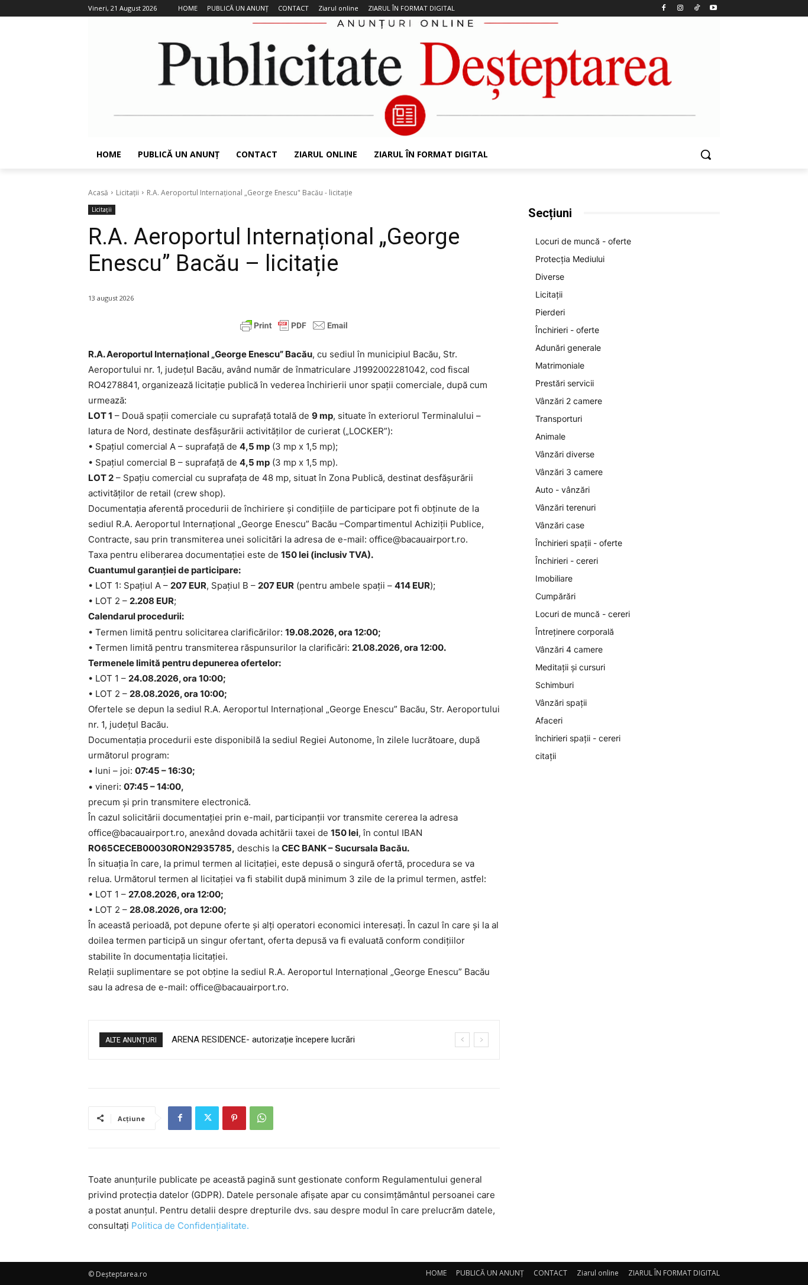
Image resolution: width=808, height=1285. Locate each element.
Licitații (127, 193)
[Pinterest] (234, 1118)
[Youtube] (713, 8)
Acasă (98, 193)
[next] (481, 1039)
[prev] (462, 1039)
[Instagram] (680, 8)
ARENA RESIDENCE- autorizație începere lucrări (263, 1039)
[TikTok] (696, 8)
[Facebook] (664, 8)
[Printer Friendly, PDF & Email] (294, 325)
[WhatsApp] (261, 1118)
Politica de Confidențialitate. (190, 1225)
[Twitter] (207, 1118)
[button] (705, 154)
